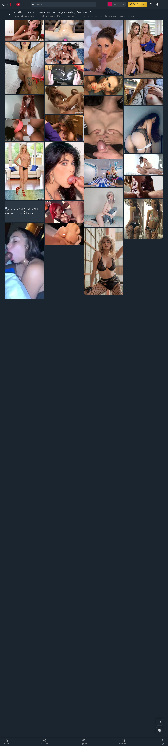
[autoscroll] (159, 722)
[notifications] (157, 4)
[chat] (151, 4)
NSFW (116, 4)
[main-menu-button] (163, 4)
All (110, 4)
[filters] (159, 730)
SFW (123, 4)
